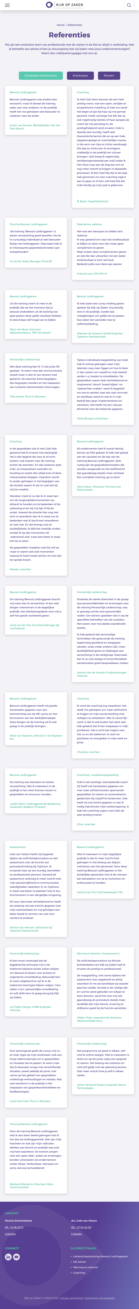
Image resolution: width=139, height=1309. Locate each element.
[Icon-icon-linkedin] (8, 1257)
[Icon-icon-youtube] (16, 1257)
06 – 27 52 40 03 (81, 1227)
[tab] (41, 76)
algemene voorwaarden (100, 1297)
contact (76, 53)
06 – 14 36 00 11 (14, 1227)
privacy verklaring (72, 1297)
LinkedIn (10, 1233)
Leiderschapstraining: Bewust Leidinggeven (100, 1256)
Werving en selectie (85, 1267)
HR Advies (79, 1261)
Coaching (79, 1272)
